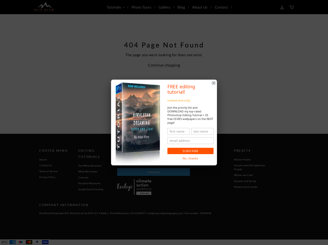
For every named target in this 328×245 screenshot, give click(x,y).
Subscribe (191, 151)
